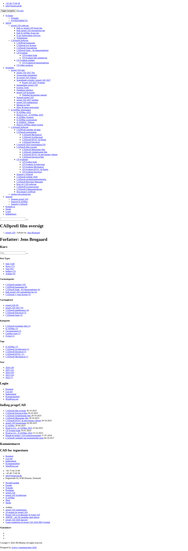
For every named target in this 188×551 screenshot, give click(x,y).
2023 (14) (10, 375)
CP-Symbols (22, 53)
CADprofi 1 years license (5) (18, 294)
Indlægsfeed (11, 394)
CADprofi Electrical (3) (16, 313)
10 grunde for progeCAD (17, 512)
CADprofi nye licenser (26, 45)
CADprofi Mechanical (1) (17, 356)
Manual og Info (23, 105)
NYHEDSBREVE (19, 20)
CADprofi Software (19, 40)
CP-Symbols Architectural (33, 164)
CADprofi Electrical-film (33, 157)
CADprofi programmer (27, 132)
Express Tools (23, 87)
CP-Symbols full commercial (34, 58)
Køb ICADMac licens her (28, 33)
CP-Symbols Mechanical (33, 167)
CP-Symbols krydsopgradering (35, 63)
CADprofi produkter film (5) (18, 326)
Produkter (10, 68)
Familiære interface (25, 90)
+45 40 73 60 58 (13, 3)
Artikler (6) (10, 274)
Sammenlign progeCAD (27, 85)
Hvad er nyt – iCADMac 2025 (30, 115)
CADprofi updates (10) (16, 284)
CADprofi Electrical (31, 142)
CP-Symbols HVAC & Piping (35, 169)
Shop (8, 500)
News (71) (10, 266)
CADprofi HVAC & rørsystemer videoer (40, 154)
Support (9, 197)
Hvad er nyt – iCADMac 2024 (19, 433)
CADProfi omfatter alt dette (29, 130)
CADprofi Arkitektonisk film (34, 152)
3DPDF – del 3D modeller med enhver (22, 517)
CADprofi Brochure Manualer (30, 182)
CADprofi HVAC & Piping (34, 139)
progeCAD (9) (12, 305)
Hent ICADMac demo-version (30, 125)
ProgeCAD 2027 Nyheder (33, 82)
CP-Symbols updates (26, 60)
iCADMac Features (25, 117)
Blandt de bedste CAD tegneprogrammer (23, 435)
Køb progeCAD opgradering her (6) (21, 292)
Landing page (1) (13, 333)
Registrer (9, 389)
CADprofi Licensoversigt (28, 187)
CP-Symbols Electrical (32, 172)
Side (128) (10, 264)
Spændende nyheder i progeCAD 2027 (34, 80)
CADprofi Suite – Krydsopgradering (32, 50)
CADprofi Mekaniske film (33, 149)
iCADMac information (21, 110)
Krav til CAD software (26, 184)
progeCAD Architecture (16, 495)
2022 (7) (9, 377)
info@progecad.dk (14, 6)
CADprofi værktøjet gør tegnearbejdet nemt (24, 438)
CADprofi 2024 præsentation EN (31, 144)
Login (8, 211)
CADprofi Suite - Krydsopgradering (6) (23, 289)
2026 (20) (10, 367)
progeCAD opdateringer (27, 102)
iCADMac (10, 425)
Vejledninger (22, 38)
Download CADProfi (26, 192)
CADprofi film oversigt (27, 147)
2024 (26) (10, 372)
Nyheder (9, 15)
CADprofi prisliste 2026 (27, 177)
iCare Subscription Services (28, 35)
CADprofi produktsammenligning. (32, 179)
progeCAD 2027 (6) (14, 308)
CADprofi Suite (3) (14, 315)
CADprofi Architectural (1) (17, 349)
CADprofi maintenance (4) (17, 310)
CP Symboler (22, 159)
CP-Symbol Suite (29, 55)
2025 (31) (10, 370)
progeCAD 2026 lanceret (17, 520)
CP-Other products (25, 65)
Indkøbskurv (11, 214)
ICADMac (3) (12, 328)
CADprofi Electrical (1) (16, 352)
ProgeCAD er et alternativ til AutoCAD (23, 515)
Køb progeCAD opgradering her (31, 30)
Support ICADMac (19, 201)
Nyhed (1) (10, 336)
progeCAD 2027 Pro (26, 73)
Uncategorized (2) (13, 331)
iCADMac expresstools (27, 120)
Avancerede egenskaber (27, 75)
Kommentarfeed (13, 396)
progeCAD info (18, 70)
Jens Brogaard (33, 232)
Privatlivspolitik (12, 483)
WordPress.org (12, 399)
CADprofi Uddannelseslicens (29, 189)
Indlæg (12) (11, 271)
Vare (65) (10, 269)
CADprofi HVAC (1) (15, 354)
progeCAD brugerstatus (16, 423)
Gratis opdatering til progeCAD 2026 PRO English (28, 522)
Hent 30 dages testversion (28, 107)
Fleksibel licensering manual (34, 95)
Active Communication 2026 (24, 547)
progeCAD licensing (26, 92)
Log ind (9, 391)
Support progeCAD (25, 97)
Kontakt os (10, 206)
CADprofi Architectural (32, 137)
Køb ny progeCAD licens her (29, 28)
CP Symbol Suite (29, 162)
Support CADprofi (25, 174)
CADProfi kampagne (26, 43)
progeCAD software (20, 25)
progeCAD (10, 493)
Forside (9, 485)
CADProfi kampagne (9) (16, 287)
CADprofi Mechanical (32, 135)
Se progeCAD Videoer (26, 77)
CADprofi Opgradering (27, 48)
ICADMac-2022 (24, 112)
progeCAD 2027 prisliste (27, 100)
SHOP (8, 23)
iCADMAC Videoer (25, 122)
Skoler (8, 209)
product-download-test (21, 194)
